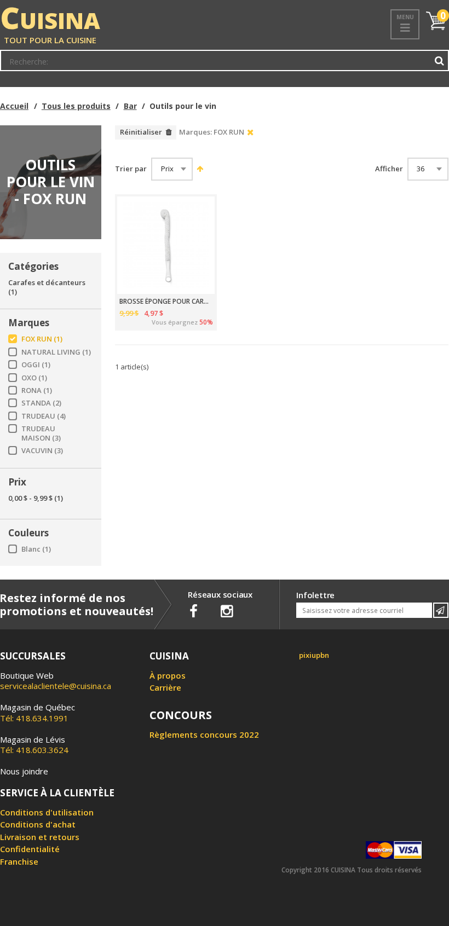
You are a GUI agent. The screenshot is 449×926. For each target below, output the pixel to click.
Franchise (19, 861)
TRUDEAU (43, 416)
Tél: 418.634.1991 (37, 713)
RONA (36, 390)
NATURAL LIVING (56, 352)
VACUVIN (42, 450)
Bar (130, 106)
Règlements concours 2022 (204, 734)
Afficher (389, 168)
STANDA (41, 403)
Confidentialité (30, 848)
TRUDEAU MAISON (41, 433)
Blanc (36, 549)
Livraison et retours (39, 836)
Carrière (165, 687)
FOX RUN (41, 339)
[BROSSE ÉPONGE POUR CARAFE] (166, 245)
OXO (34, 378)
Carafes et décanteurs (46, 287)
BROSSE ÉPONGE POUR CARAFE (166, 301)
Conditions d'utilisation (47, 812)
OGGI (35, 364)
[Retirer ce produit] (250, 132)
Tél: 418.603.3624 (34, 745)
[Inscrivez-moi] (440, 610)
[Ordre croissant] (198, 168)
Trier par (131, 168)
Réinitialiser (141, 132)
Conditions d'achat (38, 824)
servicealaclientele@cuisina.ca (55, 685)
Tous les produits (76, 106)
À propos (167, 675)
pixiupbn (314, 655)
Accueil (14, 106)
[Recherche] (439, 61)
